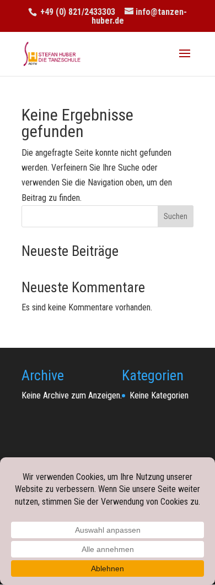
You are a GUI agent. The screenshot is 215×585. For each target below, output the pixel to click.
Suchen (175, 216)
